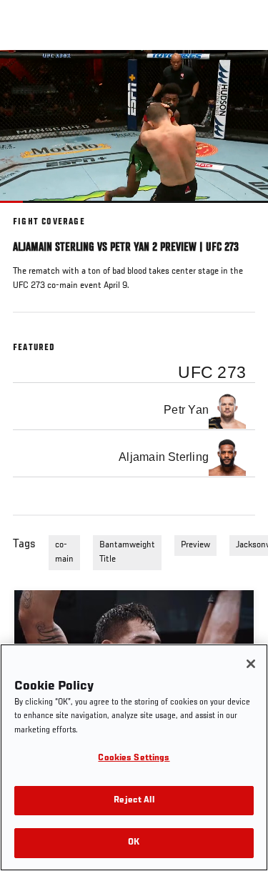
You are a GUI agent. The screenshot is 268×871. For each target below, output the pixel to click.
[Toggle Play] (30, 211)
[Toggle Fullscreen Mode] (239, 211)
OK (133, 842)
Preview (195, 545)
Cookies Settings (133, 758)
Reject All (134, 800)
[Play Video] (134, 126)
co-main (64, 552)
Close (242, 77)
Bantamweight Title (127, 552)
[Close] (251, 664)
